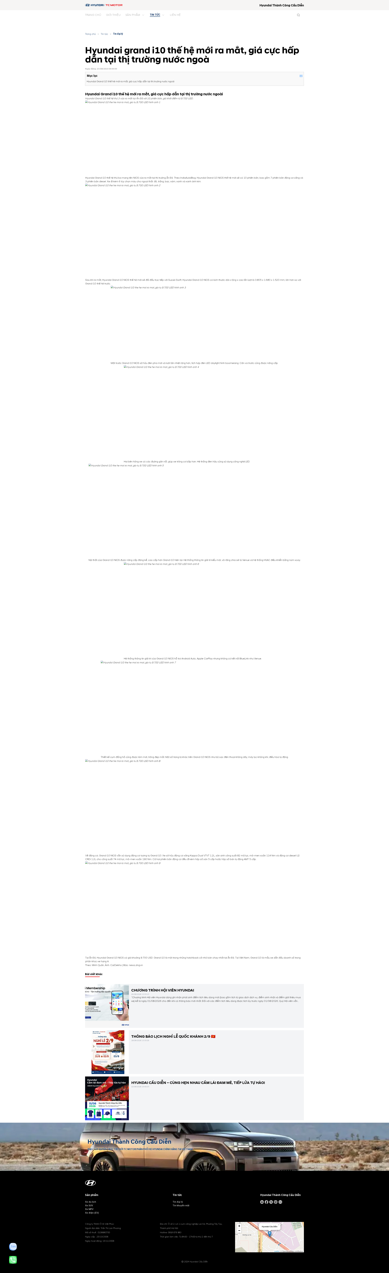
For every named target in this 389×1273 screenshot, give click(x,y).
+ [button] (239, 1226)
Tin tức (104, 34)
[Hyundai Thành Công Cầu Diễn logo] (104, 5)
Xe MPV (89, 1209)
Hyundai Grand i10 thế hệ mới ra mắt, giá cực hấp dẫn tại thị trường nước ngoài (130, 81)
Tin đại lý (118, 33)
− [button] (239, 1230)
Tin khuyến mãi (181, 1205)
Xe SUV (89, 1205)
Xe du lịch (90, 1201)
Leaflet (276, 1251)
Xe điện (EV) (92, 1212)
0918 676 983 (174, 1232)
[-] (301, 75)
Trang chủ (90, 34)
